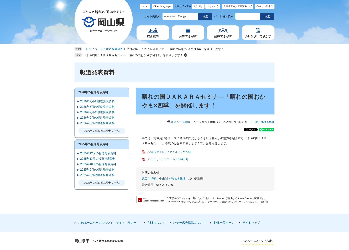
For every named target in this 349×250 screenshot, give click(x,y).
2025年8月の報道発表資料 (97, 175)
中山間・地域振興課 (262, 121)
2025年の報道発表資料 (93, 144)
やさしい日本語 (264, 6)
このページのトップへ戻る (258, 240)
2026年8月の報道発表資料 (97, 106)
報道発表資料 (114, 49)
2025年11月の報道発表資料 (98, 158)
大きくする (213, 6)
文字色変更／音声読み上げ (237, 6)
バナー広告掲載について (189, 222)
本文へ (145, 6)
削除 (185, 55)
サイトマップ (251, 222)
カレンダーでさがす (258, 36)
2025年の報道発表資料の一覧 (102, 182)
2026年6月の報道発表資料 (97, 117)
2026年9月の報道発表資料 (97, 101)
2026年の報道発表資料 (93, 92)
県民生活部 (149, 178)
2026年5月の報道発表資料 (97, 123)
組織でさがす (223, 36)
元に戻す (198, 6)
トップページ (94, 49)
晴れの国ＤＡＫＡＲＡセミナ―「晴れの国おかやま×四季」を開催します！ (134, 55)
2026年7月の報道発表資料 (97, 112)
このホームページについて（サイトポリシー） (108, 222)
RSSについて (156, 222)
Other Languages (162, 6)
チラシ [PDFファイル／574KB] (167, 159)
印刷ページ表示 (180, 121)
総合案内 (153, 36)
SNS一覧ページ (224, 222)
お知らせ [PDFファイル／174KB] (168, 151)
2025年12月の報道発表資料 (98, 153)
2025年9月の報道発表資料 (97, 169)
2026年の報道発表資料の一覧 (102, 130)
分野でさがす (188, 36)
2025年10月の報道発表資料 (98, 164)
